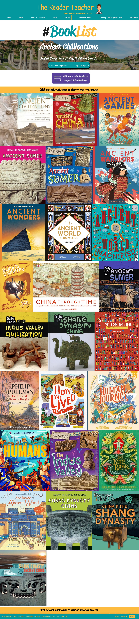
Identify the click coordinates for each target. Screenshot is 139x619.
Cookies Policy (63, 616)
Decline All (124, 616)
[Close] (137, 616)
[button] (35, 17)
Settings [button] (117, 616)
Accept (132, 616)
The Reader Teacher (65, 7)
